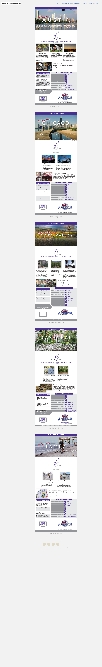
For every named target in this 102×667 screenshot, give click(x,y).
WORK (58, 3)
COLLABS (70, 3)
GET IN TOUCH (96, 3)
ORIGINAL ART (77, 3)
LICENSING (64, 3)
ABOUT (90, 3)
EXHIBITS (85, 3)
